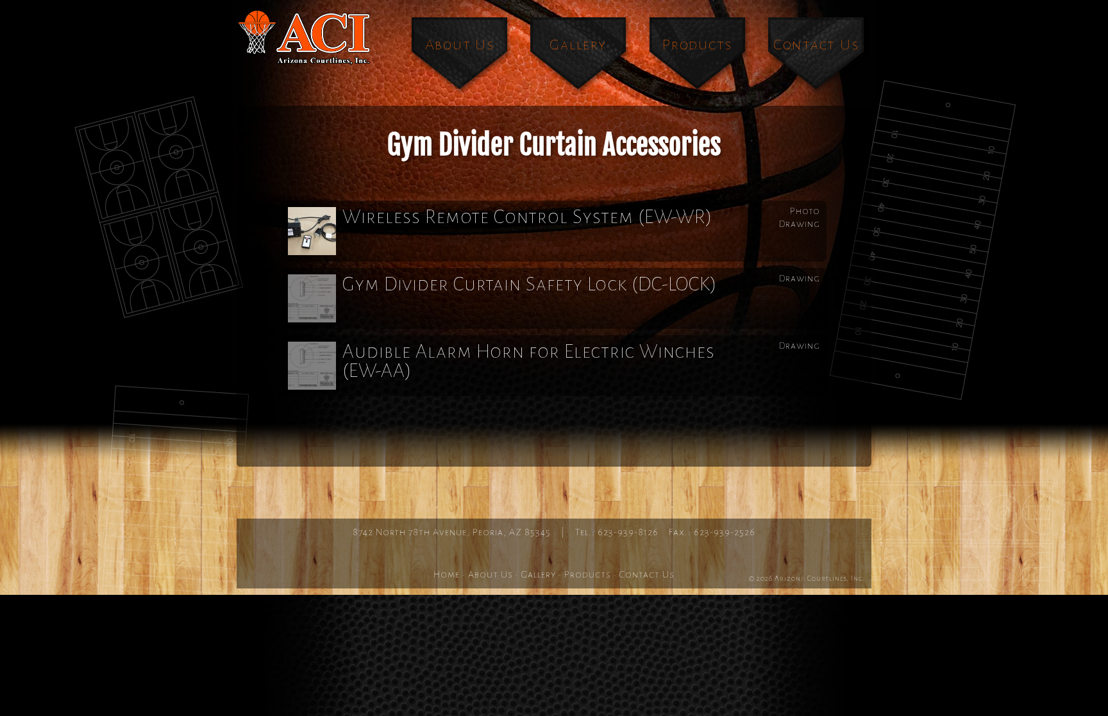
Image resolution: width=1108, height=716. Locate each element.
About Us (459, 45)
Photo (805, 211)
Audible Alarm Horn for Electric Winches (528, 361)
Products (697, 45)
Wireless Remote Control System (527, 216)
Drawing (799, 224)
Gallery (578, 45)
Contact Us (816, 45)
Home (446, 574)
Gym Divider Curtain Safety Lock (530, 284)
